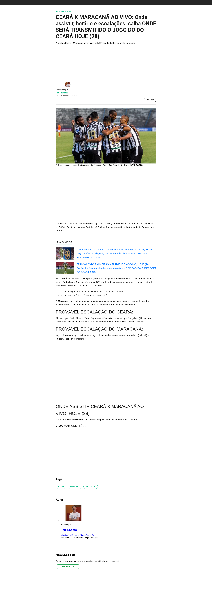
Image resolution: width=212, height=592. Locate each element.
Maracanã (75, 487)
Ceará (61, 487)
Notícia (150, 100)
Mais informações (87, 535)
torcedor (90, 487)
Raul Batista (62, 92)
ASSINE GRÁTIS (68, 567)
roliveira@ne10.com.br (70, 535)
